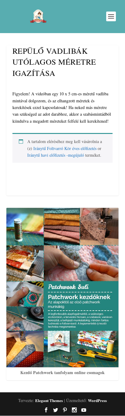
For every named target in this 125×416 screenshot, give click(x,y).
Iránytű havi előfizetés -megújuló (55, 155)
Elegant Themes (49, 400)
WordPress (97, 400)
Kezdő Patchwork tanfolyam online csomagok (62, 372)
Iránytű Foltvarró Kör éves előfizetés (64, 148)
